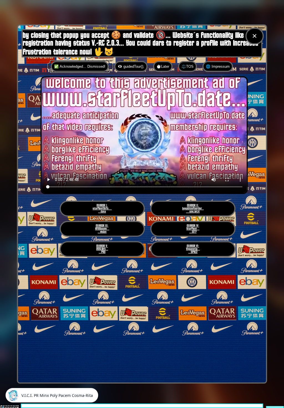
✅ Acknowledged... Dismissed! (79, 66)
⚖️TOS (187, 66)
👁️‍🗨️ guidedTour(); (131, 66)
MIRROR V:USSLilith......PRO (102, 249)
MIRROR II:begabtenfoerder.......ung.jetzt (193, 208)
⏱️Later (162, 66)
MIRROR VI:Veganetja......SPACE (193, 249)
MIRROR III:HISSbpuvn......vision (102, 228)
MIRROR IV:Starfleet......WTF (192, 228)
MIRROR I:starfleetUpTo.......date (102, 208)
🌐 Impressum (218, 66)
